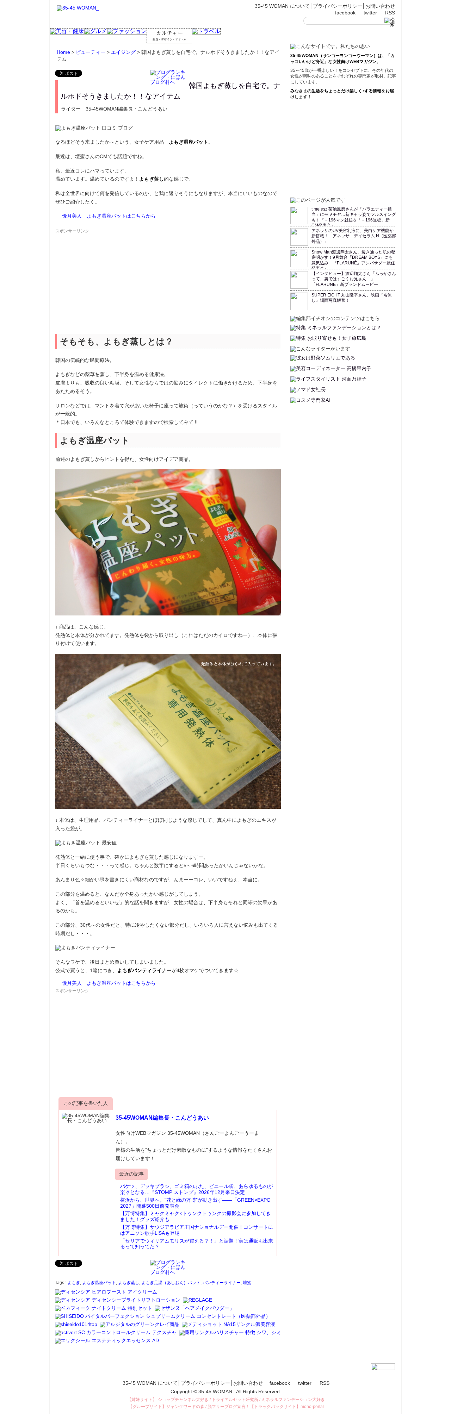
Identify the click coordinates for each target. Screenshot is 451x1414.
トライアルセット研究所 (235, 1399)
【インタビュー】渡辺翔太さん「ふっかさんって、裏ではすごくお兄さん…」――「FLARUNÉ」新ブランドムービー (353, 279)
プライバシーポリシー (337, 6)
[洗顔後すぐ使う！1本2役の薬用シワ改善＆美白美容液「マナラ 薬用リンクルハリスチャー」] (230, 1335)
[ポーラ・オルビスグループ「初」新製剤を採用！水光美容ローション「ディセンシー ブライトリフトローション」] (118, 1303)
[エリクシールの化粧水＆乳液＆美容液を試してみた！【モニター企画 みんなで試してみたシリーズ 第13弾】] (107, 1343)
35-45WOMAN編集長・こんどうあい (162, 1118)
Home (63, 52)
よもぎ (73, 1282)
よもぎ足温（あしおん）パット (170, 1282)
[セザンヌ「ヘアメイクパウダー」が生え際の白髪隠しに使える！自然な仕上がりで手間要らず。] (195, 1311)
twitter (370, 12)
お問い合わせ (380, 6)
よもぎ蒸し (128, 1282)
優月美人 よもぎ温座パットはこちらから (109, 216)
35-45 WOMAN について (282, 6)
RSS (390, 12)
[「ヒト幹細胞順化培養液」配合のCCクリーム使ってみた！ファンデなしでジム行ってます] (116, 1335)
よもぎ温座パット (99, 1282)
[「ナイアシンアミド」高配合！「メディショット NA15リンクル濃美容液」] (229, 1327)
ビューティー (90, 52)
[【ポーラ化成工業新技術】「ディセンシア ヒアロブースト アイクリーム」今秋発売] (106, 1295)
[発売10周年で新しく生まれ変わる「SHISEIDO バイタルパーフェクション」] (163, 1319)
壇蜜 (247, 1282)
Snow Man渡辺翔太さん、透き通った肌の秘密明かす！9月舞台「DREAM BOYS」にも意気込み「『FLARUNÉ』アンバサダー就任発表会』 (353, 260)
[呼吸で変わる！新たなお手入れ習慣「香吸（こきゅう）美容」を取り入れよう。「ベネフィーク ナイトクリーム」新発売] (104, 1311)
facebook (345, 12)
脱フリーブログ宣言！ (229, 1406)
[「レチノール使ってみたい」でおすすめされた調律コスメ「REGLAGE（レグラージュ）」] (198, 1303)
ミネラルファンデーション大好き (293, 1399)
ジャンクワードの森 (185, 1406)
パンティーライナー (222, 1282)
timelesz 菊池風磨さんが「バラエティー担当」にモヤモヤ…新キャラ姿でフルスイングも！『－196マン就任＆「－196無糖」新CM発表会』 (353, 217)
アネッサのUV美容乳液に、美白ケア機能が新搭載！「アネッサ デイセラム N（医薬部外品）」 (353, 236)
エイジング (123, 52)
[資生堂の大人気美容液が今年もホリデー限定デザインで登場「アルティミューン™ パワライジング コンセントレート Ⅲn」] (76, 1327)
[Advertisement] (108, 284)
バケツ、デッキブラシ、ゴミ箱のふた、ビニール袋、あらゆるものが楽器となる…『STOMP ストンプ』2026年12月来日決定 (196, 1189)
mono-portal (312, 1406)
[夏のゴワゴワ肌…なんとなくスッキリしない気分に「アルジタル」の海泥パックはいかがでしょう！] (140, 1327)
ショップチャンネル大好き (183, 1399)
